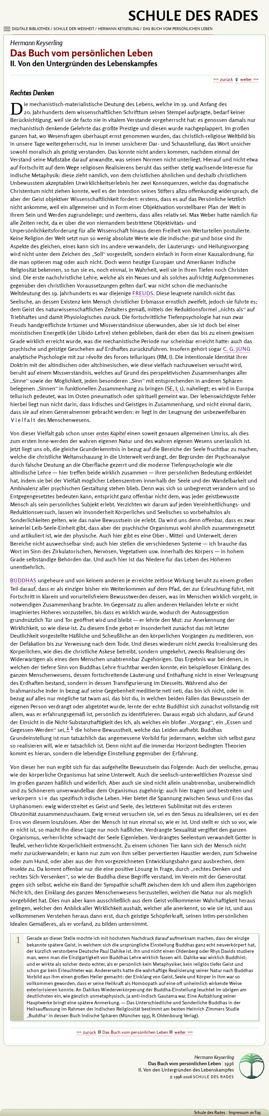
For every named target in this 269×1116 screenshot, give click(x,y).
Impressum (239, 1112)
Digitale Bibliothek (31, 28)
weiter (246, 79)
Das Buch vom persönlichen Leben (178, 28)
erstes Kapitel (111, 433)
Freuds (142, 293)
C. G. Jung (237, 349)
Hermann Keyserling (118, 28)
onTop (255, 1112)
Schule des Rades (209, 1112)
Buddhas (23, 580)
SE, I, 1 (174, 388)
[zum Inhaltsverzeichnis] (237, 79)
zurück (226, 79)
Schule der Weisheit (74, 28)
